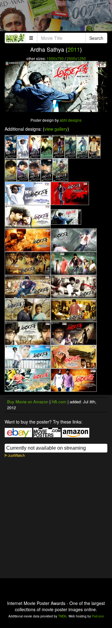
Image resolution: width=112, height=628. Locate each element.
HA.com (59, 402)
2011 (74, 49)
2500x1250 (76, 58)
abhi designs (71, 120)
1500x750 (55, 58)
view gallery (56, 129)
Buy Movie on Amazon (27, 402)
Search (96, 38)
